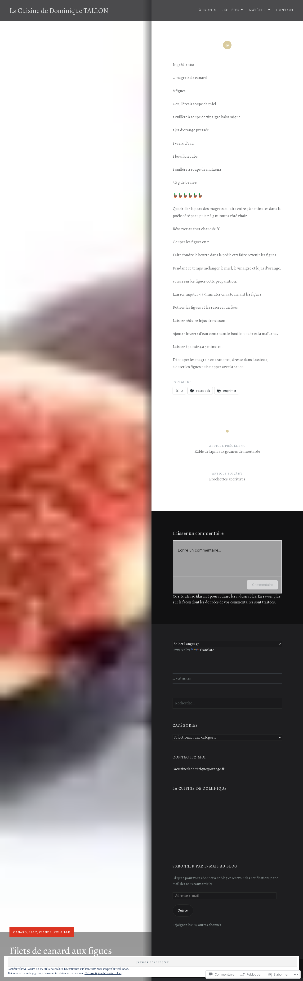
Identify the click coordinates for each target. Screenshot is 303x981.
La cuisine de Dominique (200, 788)
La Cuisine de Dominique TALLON (58, 10)
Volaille (62, 932)
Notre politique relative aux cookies (103, 973)
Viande (45, 932)
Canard (20, 932)
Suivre (183, 910)
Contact (285, 10)
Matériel (258, 10)
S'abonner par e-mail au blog (205, 866)
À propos (207, 10)
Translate (207, 649)
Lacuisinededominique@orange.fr (198, 768)
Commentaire (262, 585)
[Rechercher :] (227, 703)
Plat (33, 932)
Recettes (230, 10)
